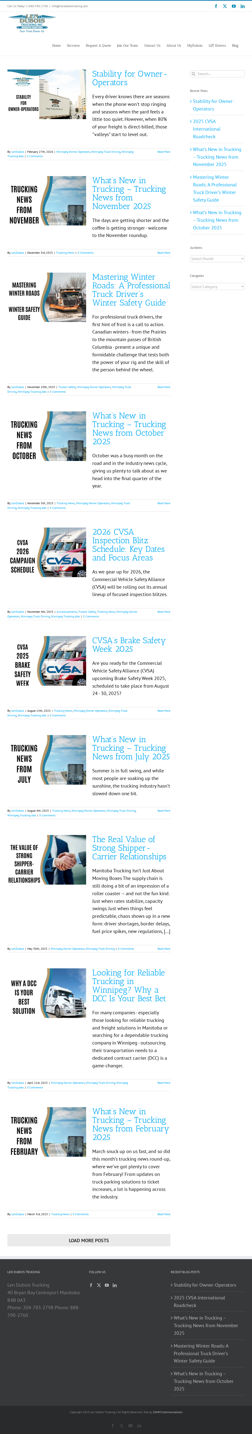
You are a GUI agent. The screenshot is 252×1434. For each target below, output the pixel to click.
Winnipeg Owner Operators (73, 151)
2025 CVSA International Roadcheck (206, 129)
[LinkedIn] (115, 1285)
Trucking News (65, 252)
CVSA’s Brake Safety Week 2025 (129, 644)
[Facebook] (91, 1285)
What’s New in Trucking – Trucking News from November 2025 (129, 193)
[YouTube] (107, 1285)
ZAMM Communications (167, 1412)
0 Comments (35, 156)
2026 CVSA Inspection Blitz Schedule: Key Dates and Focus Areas (128, 545)
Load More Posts (89, 1240)
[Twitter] (99, 1285)
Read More (164, 151)
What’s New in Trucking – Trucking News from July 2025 (131, 748)
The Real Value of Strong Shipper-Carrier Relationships (129, 848)
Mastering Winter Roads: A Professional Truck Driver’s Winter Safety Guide (131, 290)
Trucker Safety (67, 387)
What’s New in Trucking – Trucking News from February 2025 (130, 1124)
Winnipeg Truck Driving (105, 151)
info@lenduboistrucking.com (70, 6)
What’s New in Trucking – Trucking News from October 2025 (129, 428)
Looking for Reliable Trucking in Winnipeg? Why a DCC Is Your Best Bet (129, 985)
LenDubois (17, 151)
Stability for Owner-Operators (130, 78)
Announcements (67, 611)
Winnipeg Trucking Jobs (32, 391)
